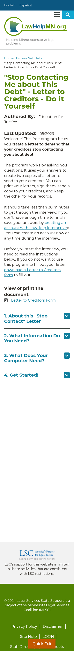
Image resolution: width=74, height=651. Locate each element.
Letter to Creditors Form (33, 300)
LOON (48, 636)
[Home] (35, 26)
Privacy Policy (24, 626)
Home (9, 58)
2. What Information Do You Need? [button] (32, 338)
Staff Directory (23, 646)
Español (26, 5)
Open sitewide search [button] (68, 15)
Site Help (28, 636)
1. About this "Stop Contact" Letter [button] (25, 318)
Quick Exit (41, 644)
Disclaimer (53, 626)
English (9, 5)
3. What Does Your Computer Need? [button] (26, 358)
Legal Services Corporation (37, 555)
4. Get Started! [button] (21, 375)
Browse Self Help (29, 58)
